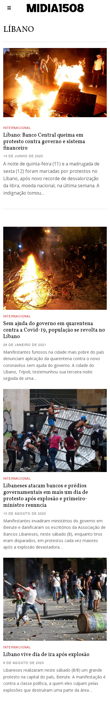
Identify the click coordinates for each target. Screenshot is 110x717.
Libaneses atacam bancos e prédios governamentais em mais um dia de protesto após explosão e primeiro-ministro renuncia (45, 495)
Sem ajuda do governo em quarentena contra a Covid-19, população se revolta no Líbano (54, 330)
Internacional (17, 128)
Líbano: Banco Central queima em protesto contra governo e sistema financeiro (44, 142)
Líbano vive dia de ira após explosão (46, 654)
